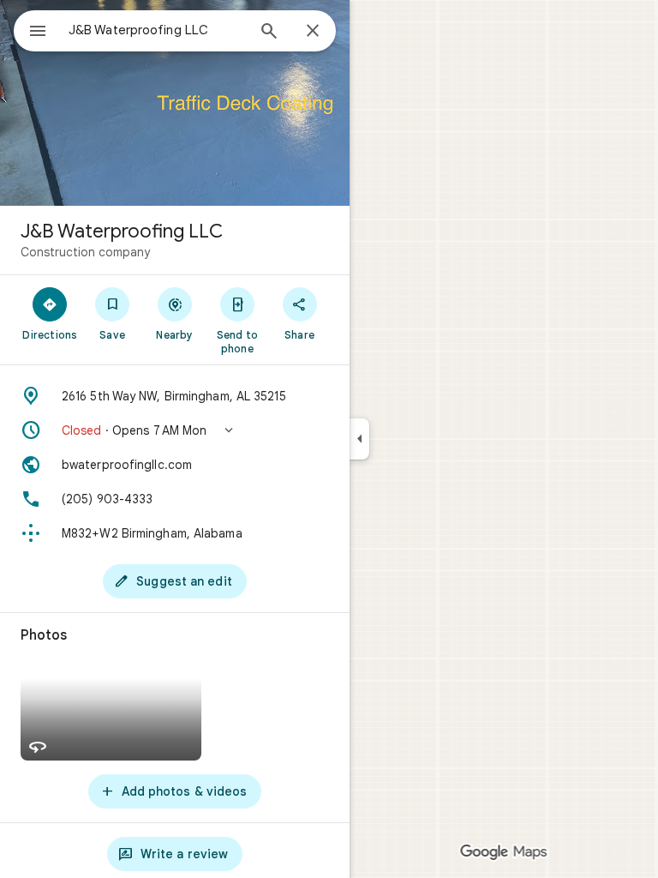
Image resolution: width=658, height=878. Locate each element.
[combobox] (157, 30)
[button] (175, 430)
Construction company (85, 252)
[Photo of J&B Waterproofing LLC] (175, 103)
